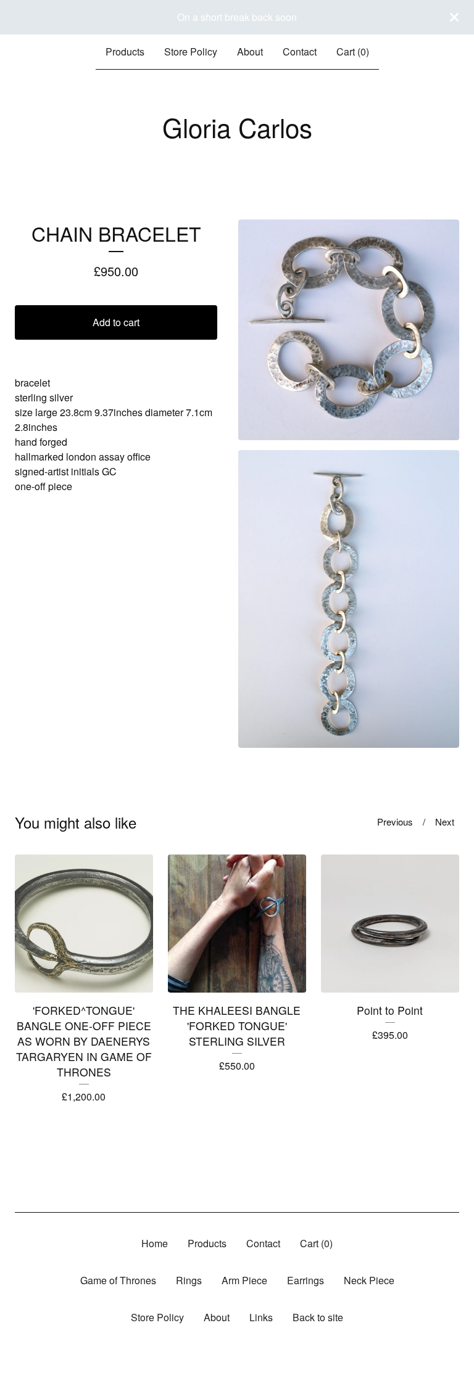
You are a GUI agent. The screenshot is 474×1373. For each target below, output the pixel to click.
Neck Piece (369, 1280)
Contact (300, 51)
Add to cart (116, 322)
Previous (395, 821)
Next (444, 821)
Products (125, 51)
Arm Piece (244, 1280)
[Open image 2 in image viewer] (348, 598)
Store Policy (190, 51)
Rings (189, 1280)
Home (154, 1243)
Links (261, 1317)
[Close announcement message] (454, 17)
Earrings (305, 1280)
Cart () (352, 51)
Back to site (318, 1317)
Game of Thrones (118, 1280)
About (250, 51)
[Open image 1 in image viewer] (348, 329)
